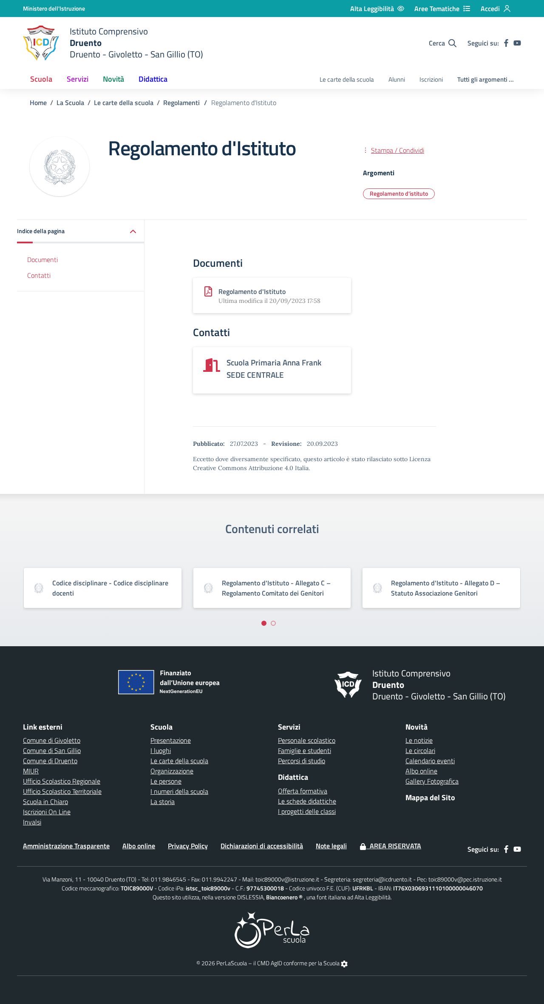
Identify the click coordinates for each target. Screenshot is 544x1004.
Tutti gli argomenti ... (485, 79)
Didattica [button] (153, 79)
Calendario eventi (430, 761)
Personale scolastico (306, 740)
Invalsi (32, 822)
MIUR (31, 771)
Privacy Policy (188, 846)
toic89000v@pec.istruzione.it (465, 879)
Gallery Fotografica (432, 781)
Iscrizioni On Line (47, 812)
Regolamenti (181, 102)
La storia (162, 801)
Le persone (165, 781)
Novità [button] (113, 79)
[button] (80, 231)
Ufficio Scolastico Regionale (61, 781)
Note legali (331, 846)
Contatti (39, 275)
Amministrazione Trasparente (66, 846)
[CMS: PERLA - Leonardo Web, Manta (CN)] (272, 929)
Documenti (42, 259)
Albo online (421, 771)
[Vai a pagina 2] (273, 623)
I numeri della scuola (179, 791)
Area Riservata (393, 846)
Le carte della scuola (347, 79)
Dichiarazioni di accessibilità (262, 846)
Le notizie (419, 740)
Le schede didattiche (307, 801)
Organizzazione (171, 771)
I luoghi (160, 750)
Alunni (396, 79)
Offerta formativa (302, 791)
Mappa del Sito (430, 797)
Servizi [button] (77, 79)
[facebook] (506, 43)
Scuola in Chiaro (45, 801)
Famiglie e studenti (304, 750)
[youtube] (517, 43)
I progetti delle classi (307, 811)
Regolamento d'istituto (399, 193)
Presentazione (170, 740)
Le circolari (420, 750)
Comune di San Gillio (52, 750)
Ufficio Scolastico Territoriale (62, 791)
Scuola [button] (41, 79)
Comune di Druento (50, 761)
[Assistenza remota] (344, 962)
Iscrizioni (431, 79)
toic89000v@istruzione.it (287, 879)
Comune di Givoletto (51, 740)
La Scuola (70, 102)
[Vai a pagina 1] (263, 623)
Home (38, 102)
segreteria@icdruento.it (382, 879)
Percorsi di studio (301, 761)
